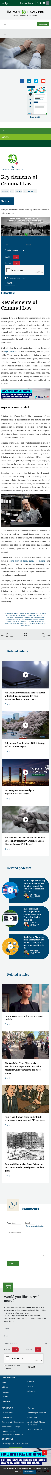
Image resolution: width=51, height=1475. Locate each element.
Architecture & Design (11, 1416)
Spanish (8, 263)
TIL (12, 168)
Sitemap (30, 1375)
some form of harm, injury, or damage (27, 561)
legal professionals (12, 351)
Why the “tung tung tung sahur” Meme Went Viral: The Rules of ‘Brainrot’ (24, 1158)
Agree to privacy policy (16, 278)
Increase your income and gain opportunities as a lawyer (19, 792)
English (7, 257)
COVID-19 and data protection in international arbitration (32, 933)
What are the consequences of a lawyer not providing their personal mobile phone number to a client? (25, 1062)
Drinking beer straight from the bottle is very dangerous (24, 1111)
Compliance (32, 1406)
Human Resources (34, 1418)
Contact (30, 1370)
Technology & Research (36, 1401)
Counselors (6, 1390)
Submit (10, 283)
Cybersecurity (7, 1406)
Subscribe (43, 24)
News (4, 1371)
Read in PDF (35, 117)
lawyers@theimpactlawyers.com (15, 1432)
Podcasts (5, 1381)
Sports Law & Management (13, 1411)
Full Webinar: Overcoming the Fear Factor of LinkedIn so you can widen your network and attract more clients (25, 696)
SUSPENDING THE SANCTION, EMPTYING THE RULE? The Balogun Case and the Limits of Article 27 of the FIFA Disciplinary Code (25, 1010)
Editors (5, 1385)
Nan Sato (34, 893)
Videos (5, 1376)
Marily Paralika (36, 941)
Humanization (7, 1401)
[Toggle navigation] (4, 24)
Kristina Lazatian (37, 916)
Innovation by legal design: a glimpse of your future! (33, 909)
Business (31, 1397)
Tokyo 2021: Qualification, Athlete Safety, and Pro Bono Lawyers (25, 745)
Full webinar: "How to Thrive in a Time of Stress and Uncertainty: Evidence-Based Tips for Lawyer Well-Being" (25, 840)
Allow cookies (29, 1472)
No (16, 257)
